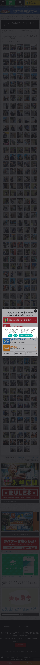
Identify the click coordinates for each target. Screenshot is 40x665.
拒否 (15, 335)
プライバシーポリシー (26, 335)
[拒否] (37, 337)
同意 (10, 335)
